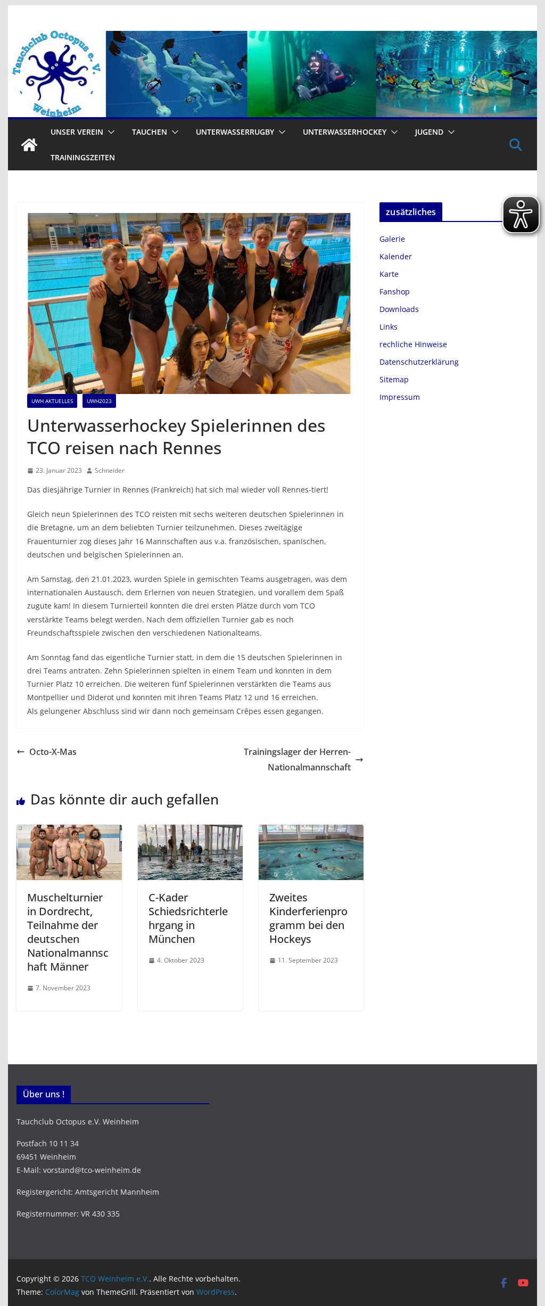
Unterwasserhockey (344, 132)
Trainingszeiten (83, 157)
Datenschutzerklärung (419, 362)
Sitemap (394, 379)
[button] (109, 132)
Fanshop (394, 291)
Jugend (429, 132)
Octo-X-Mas (53, 752)
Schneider (110, 470)
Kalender (395, 256)
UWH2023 (99, 401)
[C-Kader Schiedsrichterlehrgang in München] (190, 832)
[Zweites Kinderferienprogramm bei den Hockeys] (311, 832)
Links (388, 327)
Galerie (392, 239)
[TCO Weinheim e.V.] (272, 38)
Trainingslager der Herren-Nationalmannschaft (297, 759)
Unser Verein (77, 132)
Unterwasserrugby (235, 132)
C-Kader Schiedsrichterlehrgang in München (188, 918)
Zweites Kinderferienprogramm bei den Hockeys (308, 918)
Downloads (399, 309)
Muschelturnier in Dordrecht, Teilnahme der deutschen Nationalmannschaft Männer (68, 932)
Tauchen (149, 132)
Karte (389, 274)
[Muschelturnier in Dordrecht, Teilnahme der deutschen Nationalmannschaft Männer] (68, 832)
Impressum (399, 397)
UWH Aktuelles (52, 401)
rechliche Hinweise (413, 344)
